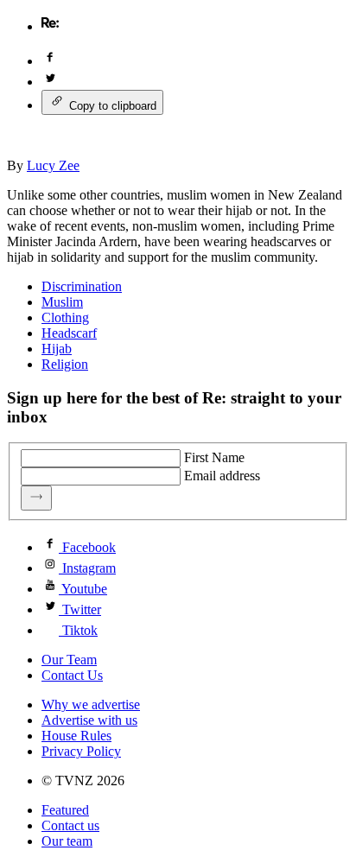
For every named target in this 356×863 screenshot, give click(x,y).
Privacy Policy (81, 751)
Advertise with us (89, 720)
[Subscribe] (36, 498)
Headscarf (69, 333)
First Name (214, 457)
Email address (222, 475)
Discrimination (81, 286)
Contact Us (72, 675)
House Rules (76, 735)
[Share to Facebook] (50, 61)
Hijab (56, 348)
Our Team (69, 659)
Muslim (62, 302)
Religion (64, 364)
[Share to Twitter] (50, 81)
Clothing (65, 317)
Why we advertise (90, 704)
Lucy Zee (53, 165)
